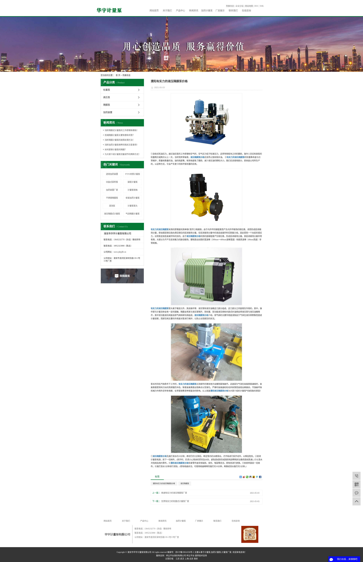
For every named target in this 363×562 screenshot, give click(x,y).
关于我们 (167, 10)
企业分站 (239, 6)
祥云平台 (190, 555)
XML (262, 6)
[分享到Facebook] (260, 477)
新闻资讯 (193, 10)
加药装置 (107, 112)
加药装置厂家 (112, 190)
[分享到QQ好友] (250, 477)
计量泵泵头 (133, 206)
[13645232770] (357, 476)
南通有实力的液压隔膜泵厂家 (174, 493)
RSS (256, 6)
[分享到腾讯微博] (257, 477)
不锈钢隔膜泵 (112, 198)
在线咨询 (246, 10)
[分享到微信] (247, 477)
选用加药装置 (112, 174)
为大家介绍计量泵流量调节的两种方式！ (123, 154)
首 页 (118, 75)
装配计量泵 (133, 182)
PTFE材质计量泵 (132, 174)
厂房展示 (220, 10)
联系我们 (233, 10)
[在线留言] (357, 493)
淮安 (196, 559)
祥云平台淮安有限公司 (176, 555)
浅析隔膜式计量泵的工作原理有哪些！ (122, 130)
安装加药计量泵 (133, 198)
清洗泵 (112, 206)
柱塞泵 (106, 90)
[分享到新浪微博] (244, 477)
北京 (191, 559)
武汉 (182, 559)
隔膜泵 (106, 105)
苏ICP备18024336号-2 (184, 552)
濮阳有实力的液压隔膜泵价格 (164, 484)
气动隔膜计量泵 (133, 214)
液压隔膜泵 (185, 484)
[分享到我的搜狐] (254, 477)
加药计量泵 (207, 10)
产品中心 (180, 10)
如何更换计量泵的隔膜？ (116, 149)
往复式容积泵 (112, 182)
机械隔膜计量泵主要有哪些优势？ (120, 135)
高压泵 (106, 97)
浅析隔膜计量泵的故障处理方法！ (120, 140)
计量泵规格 (133, 190)
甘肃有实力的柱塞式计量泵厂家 (175, 501)
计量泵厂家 (226, 552)
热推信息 (230, 6)
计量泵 (207, 552)
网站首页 (154, 10)
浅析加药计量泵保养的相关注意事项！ (122, 145)
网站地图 (249, 6)
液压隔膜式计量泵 (112, 214)
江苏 (178, 559)
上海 (187, 559)
